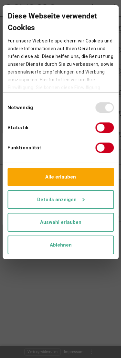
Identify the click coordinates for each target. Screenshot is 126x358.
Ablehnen (61, 245)
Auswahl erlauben (60, 222)
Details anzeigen (57, 199)
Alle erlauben (60, 177)
